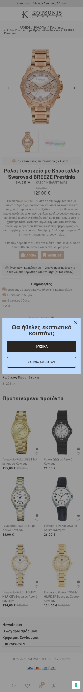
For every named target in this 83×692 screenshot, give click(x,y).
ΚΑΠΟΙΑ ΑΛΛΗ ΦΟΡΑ (41, 362)
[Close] (76, 323)
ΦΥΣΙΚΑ (41, 346)
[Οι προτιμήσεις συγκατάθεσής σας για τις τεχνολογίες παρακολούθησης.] (76, 685)
